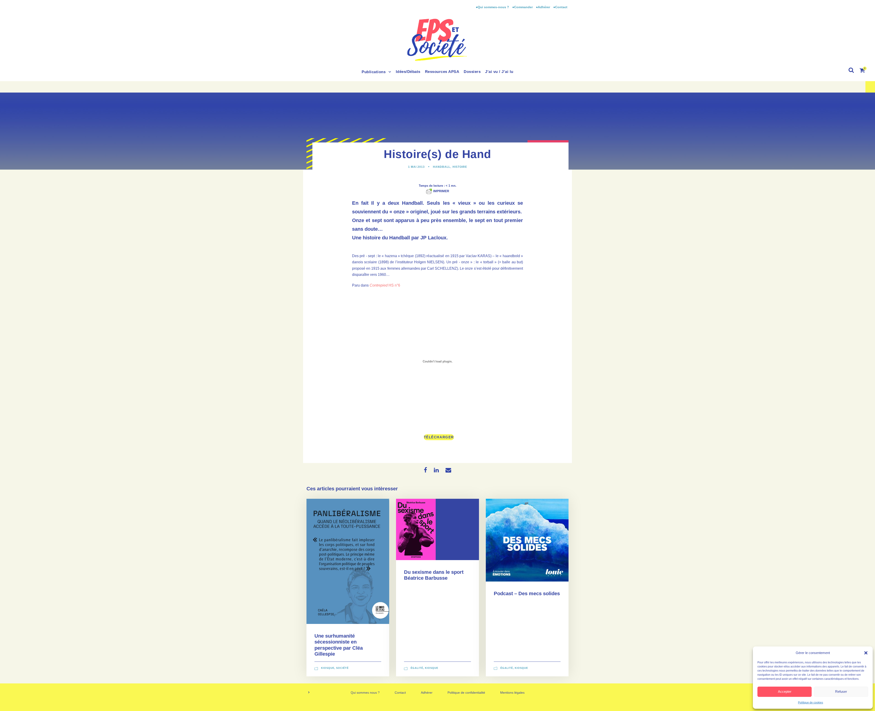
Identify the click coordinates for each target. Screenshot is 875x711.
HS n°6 (385, 285)
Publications (374, 72)
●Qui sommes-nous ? (493, 7)
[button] (866, 653)
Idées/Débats (408, 72)
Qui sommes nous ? (365, 692)
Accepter (784, 691)
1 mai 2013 (416, 166)
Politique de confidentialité (466, 692)
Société (342, 668)
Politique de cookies (810, 702)
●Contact (560, 7)
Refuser (841, 691)
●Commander (522, 7)
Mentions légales (512, 692)
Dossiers (472, 72)
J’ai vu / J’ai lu (499, 72)
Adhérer (426, 692)
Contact (400, 692)
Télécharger (439, 437)
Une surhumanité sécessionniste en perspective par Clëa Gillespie (338, 645)
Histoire (460, 166)
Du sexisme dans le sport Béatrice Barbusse (433, 575)
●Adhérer (543, 7)
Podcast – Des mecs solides (527, 593)
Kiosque (327, 668)
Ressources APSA (442, 72)
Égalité (417, 668)
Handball (441, 166)
